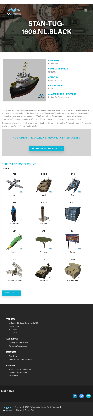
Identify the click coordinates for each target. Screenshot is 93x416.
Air (14, 195)
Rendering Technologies (18, 346)
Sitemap (19, 410)
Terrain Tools (14, 326)
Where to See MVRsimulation (20, 369)
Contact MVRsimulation (18, 373)
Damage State (72, 280)
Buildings (43, 223)
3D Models (13, 330)
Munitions (14, 252)
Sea (72, 195)
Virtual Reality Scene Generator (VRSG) (24, 323)
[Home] (14, 10)
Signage (73, 252)
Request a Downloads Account (46, 148)
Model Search (10, 293)
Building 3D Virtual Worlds (19, 343)
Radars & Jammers (14, 280)
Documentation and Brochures (20, 359)
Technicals (44, 280)
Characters (14, 223)
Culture (73, 223)
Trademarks (13, 376)
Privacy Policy (30, 410)
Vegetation (44, 252)
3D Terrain (13, 333)
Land (44, 195)
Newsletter (13, 356)
